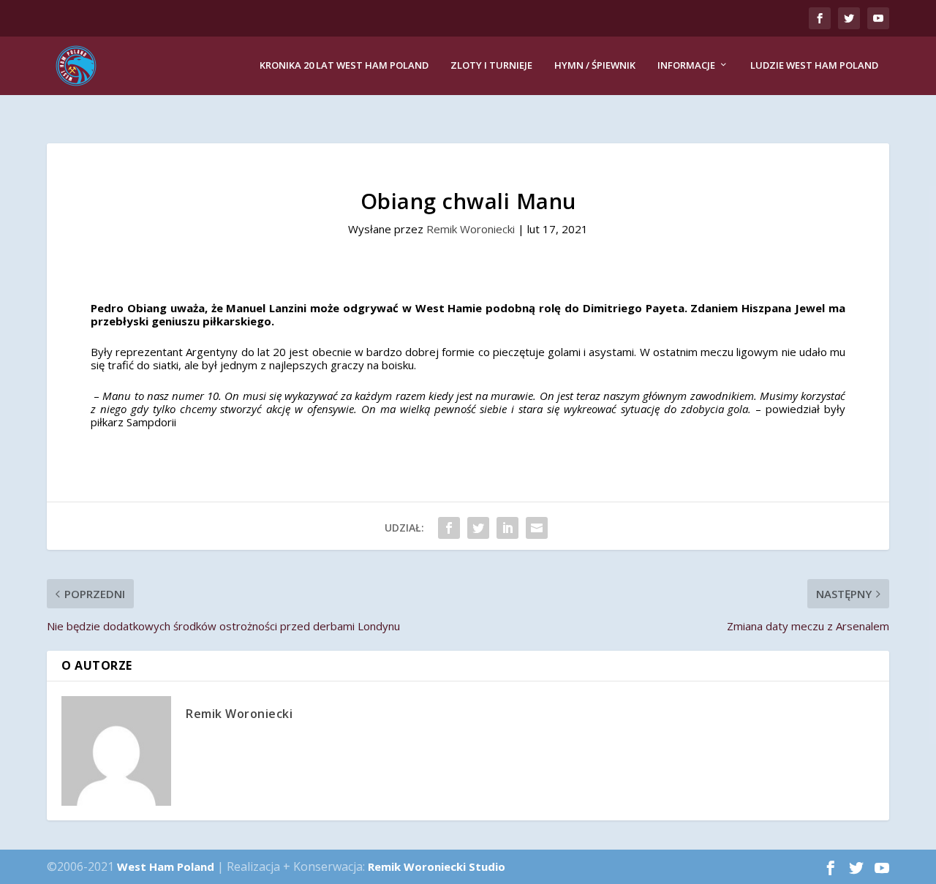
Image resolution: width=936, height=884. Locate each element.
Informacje (686, 65)
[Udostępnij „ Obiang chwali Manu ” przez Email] (536, 528)
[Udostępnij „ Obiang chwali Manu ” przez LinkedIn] (507, 528)
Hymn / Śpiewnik (594, 65)
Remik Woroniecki (470, 229)
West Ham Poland (165, 866)
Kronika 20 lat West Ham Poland (344, 65)
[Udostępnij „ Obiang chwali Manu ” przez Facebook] (449, 528)
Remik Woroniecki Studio (436, 866)
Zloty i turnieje (491, 65)
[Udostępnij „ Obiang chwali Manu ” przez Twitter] (478, 528)
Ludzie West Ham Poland (814, 65)
